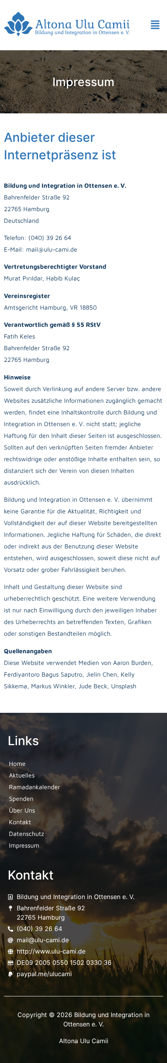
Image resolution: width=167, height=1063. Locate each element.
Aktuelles (22, 775)
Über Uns (22, 810)
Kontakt (20, 821)
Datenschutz (26, 833)
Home (17, 763)
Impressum (24, 845)
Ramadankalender (34, 786)
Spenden (21, 798)
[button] (155, 25)
